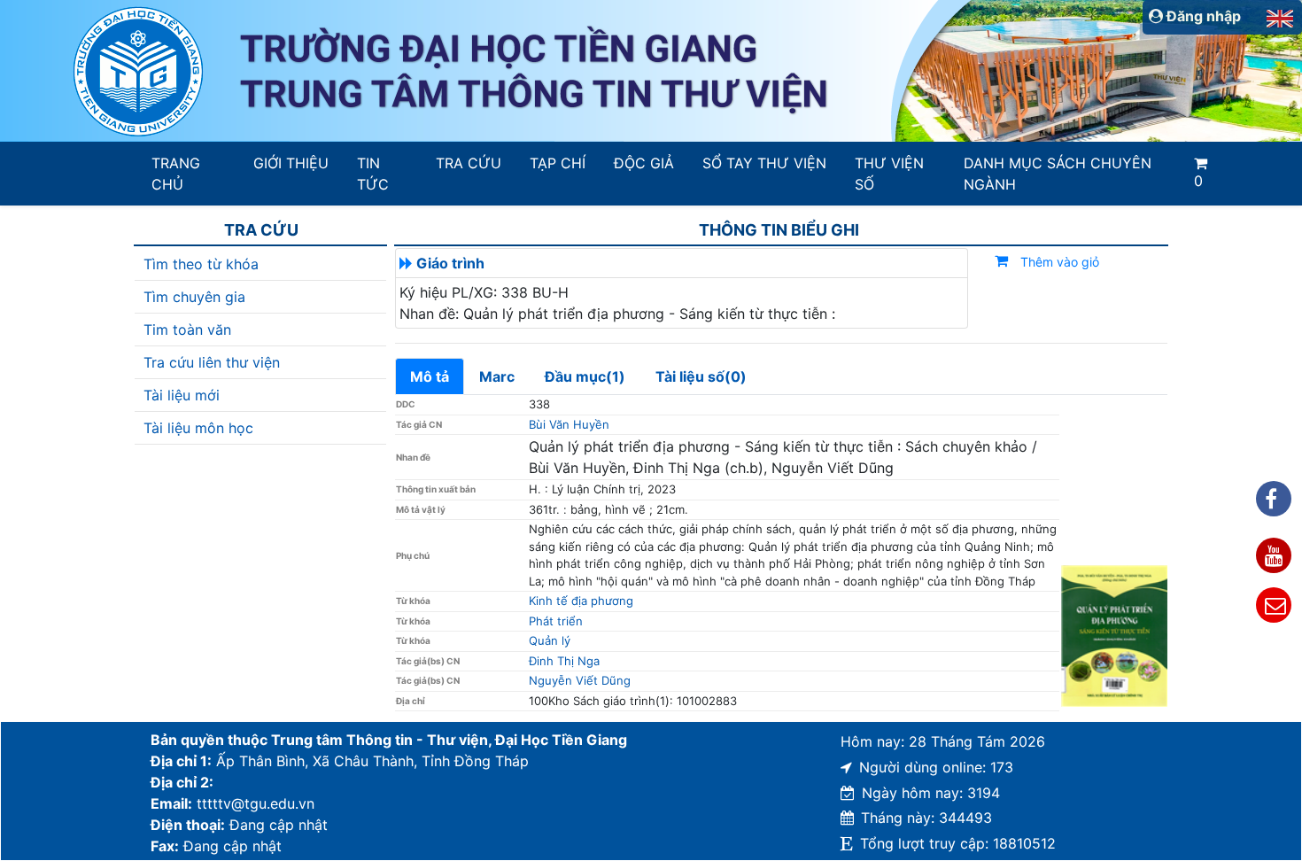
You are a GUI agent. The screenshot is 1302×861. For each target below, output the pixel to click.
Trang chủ (175, 173)
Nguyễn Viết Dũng (580, 680)
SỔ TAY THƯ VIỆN (763, 163)
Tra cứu (468, 163)
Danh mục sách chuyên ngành (1057, 173)
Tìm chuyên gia (194, 297)
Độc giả (644, 163)
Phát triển (556, 621)
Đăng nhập (1202, 16)
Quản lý (549, 640)
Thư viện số (889, 173)
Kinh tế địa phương (581, 600)
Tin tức (373, 173)
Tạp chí (557, 163)
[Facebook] (1273, 498)
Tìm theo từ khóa (201, 264)
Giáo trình (450, 263)
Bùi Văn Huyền (569, 424)
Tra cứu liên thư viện (211, 362)
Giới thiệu (291, 163)
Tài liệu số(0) (701, 376)
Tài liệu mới (181, 395)
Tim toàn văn (187, 329)
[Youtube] (1273, 555)
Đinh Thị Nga (564, 661)
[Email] (1273, 605)
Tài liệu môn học (198, 428)
